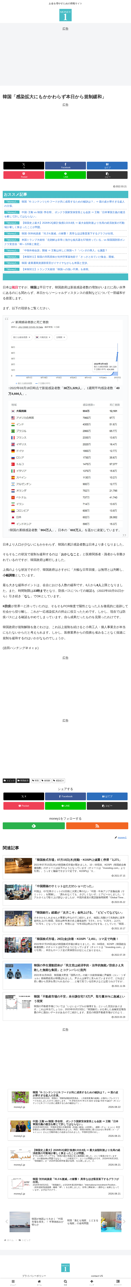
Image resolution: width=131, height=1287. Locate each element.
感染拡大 (60, 780)
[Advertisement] (65, 55)
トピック (10, 780)
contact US (97, 1275)
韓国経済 (24, 780)
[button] (107, 175)
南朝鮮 (47, 780)
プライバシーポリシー (34, 1275)
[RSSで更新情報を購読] (97, 825)
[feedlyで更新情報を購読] (34, 825)
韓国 (37, 780)
